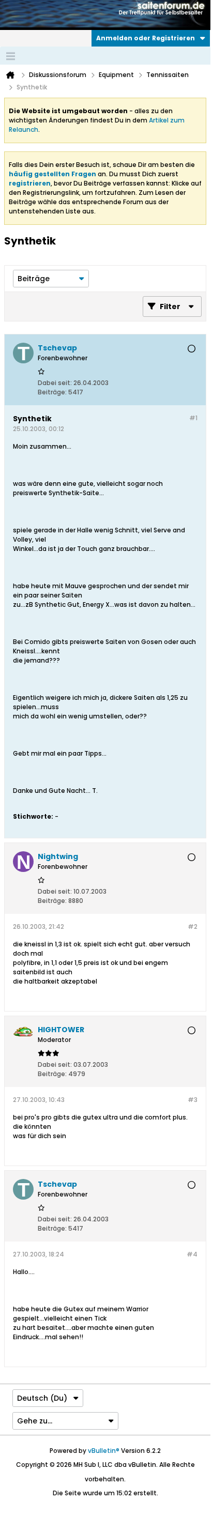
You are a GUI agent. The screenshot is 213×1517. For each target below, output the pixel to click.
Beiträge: (52, 392)
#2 (192, 926)
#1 (193, 417)
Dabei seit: (55, 382)
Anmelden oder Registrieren (145, 38)
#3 (192, 1099)
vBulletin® (103, 1450)
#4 (192, 1254)
